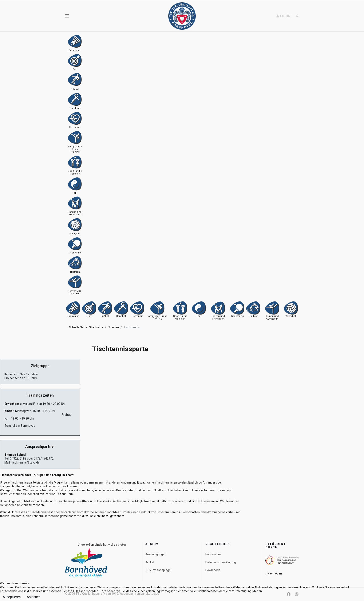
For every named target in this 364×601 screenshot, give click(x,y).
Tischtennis (237, 316)
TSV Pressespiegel (158, 570)
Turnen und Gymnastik (272, 317)
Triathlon (253, 316)
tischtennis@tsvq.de (25, 462)
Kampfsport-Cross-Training (157, 317)
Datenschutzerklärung (220, 562)
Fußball (105, 316)
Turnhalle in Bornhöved (19, 425)
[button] (283, 16)
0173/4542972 (44, 458)
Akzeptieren (12, 597)
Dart (89, 316)
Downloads (212, 570)
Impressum (213, 554)
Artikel (149, 562)
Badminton (73, 316)
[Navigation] (67, 16)
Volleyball (290, 316)
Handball (121, 316)
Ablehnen (33, 597)
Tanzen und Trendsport (218, 317)
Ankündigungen (155, 554)
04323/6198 (18, 458)
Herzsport (137, 316)
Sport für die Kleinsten (180, 317)
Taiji (199, 316)
